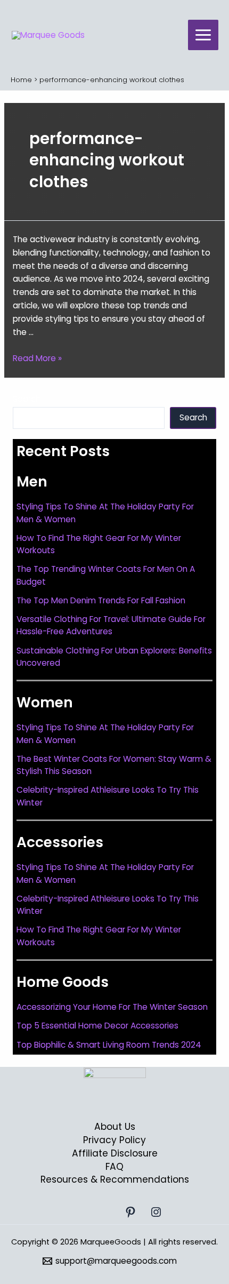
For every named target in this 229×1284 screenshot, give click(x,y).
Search (26, 398)
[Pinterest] (130, 1212)
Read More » (37, 358)
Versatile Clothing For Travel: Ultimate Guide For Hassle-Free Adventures (111, 625)
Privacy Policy (114, 1140)
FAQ (114, 1166)
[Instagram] (156, 1212)
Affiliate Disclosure (115, 1153)
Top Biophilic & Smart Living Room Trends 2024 (109, 1044)
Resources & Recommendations (114, 1179)
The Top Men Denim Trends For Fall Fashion (101, 600)
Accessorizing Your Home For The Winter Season (112, 1006)
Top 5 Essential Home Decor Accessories (97, 1025)
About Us (114, 1126)
